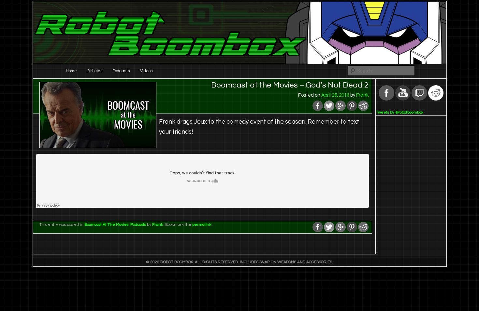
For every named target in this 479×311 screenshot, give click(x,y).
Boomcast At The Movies (106, 225)
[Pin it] (352, 109)
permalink (201, 225)
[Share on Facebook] (317, 109)
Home (71, 71)
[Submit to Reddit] (363, 109)
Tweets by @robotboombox (399, 112)
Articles (94, 71)
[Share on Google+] (340, 109)
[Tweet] (329, 109)
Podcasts (121, 71)
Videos (146, 71)
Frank (362, 95)
